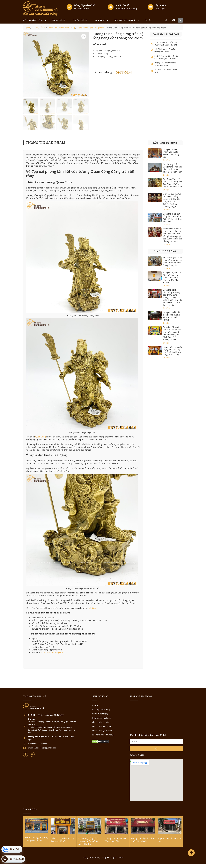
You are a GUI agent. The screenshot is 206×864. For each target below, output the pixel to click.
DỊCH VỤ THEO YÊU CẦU (125, 20)
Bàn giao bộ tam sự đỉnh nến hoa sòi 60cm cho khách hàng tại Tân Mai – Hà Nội (172, 277)
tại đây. (92, 607)
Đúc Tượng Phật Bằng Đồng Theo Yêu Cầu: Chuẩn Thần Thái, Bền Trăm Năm (172, 168)
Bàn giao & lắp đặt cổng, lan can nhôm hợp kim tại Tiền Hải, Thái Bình (172, 217)
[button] (180, 20)
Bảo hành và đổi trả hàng (102, 734)
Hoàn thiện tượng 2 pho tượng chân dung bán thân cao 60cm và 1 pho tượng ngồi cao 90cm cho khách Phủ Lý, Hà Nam (172, 235)
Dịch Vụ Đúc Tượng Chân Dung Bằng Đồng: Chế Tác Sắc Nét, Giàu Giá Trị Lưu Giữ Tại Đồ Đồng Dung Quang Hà (172, 200)
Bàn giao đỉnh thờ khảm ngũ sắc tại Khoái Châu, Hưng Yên (171, 153)
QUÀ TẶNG (100, 20)
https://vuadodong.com (52, 652)
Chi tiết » (166, 160)
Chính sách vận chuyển (102, 730)
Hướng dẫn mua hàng (101, 718)
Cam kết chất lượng (100, 713)
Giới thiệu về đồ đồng (101, 709)
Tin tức (147, 20)
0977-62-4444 (127, 72)
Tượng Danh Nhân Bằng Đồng (61, 27)
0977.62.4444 (17, 859)
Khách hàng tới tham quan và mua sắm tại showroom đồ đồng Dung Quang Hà (172, 261)
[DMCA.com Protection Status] (100, 742)
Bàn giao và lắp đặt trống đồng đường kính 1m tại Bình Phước (172, 316)
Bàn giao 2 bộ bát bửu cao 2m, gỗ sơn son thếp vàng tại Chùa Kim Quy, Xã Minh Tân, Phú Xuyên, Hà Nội (172, 333)
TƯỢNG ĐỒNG (80, 20)
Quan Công (40, 436)
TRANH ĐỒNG (58, 20)
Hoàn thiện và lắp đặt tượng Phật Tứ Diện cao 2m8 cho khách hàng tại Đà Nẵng (172, 351)
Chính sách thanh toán (101, 726)
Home (27, 27)
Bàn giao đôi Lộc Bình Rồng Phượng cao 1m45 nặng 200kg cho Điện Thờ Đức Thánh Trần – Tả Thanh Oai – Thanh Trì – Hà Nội (172, 297)
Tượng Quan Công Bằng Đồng (90, 27)
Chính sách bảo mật (100, 722)
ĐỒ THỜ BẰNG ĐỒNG (33, 20)
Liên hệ (95, 705)
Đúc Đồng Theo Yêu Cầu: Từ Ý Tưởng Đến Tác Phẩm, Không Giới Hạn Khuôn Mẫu (172, 183)
